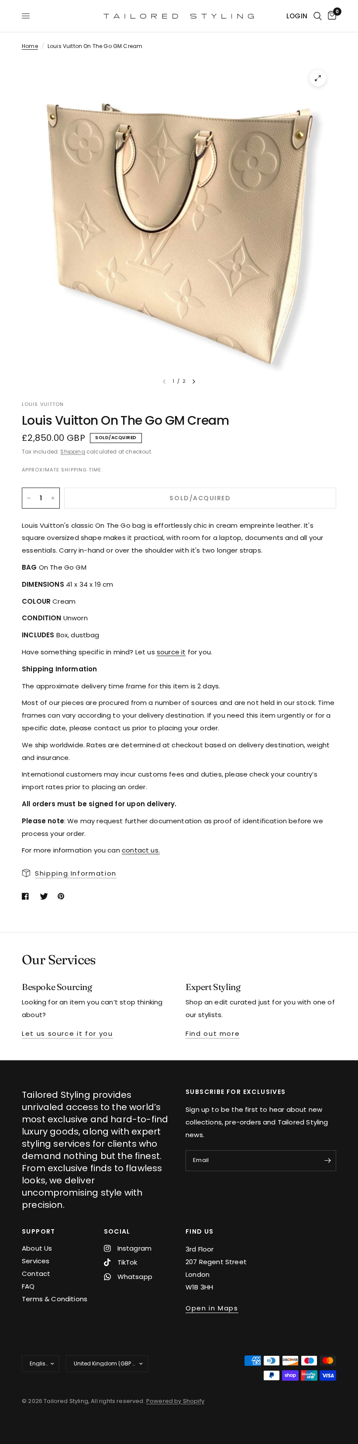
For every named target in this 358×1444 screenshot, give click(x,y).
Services (35, 1260)
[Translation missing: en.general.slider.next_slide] (193, 381)
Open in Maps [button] (212, 1308)
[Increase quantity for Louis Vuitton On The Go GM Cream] (52, 498)
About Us (37, 1248)
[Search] (317, 16)
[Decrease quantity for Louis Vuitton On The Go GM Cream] (28, 498)
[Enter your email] (327, 1160)
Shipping (72, 451)
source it (171, 652)
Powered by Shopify (175, 1401)
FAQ (28, 1286)
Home (30, 46)
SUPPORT (38, 1231)
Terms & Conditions (54, 1298)
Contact (36, 1273)
